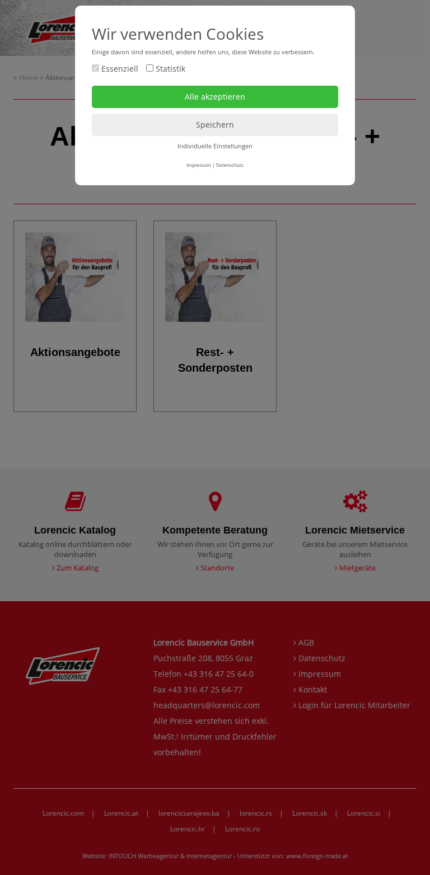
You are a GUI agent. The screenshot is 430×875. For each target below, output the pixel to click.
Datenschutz (230, 165)
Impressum (198, 165)
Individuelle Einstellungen (215, 146)
